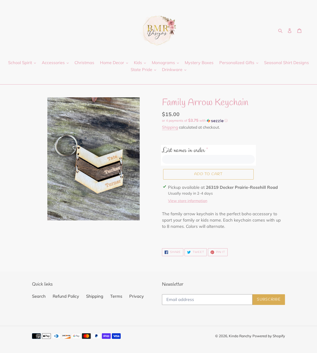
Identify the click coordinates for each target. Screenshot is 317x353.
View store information (187, 200)
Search (39, 296)
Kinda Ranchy (240, 336)
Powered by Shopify (268, 336)
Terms (116, 296)
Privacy (136, 296)
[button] (195, 120)
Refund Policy (66, 296)
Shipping (170, 127)
